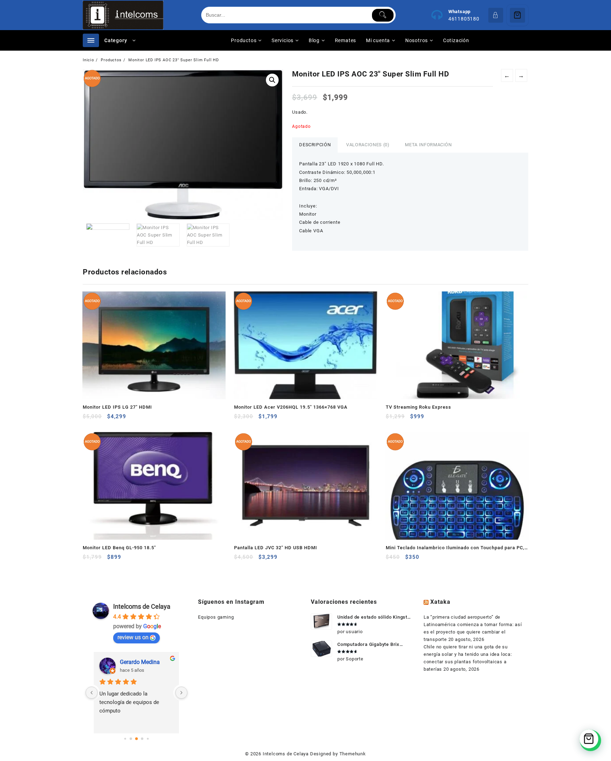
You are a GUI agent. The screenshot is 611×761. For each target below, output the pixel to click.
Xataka (440, 601)
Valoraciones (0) (367, 144)
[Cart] (517, 15)
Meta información (428, 144)
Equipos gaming (216, 617)
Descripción (315, 144)
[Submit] (383, 15)
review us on (133, 637)
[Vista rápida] (103, 419)
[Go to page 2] (136, 738)
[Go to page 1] (130, 739)
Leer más (89, 419)
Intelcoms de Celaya (141, 606)
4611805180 (463, 19)
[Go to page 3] (142, 739)
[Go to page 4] (148, 738)
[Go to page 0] (125, 738)
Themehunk (352, 753)
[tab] (315, 145)
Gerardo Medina (140, 662)
